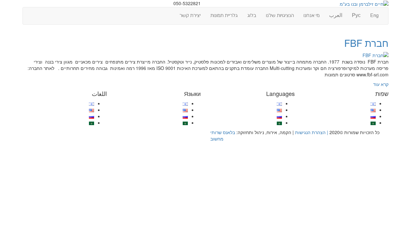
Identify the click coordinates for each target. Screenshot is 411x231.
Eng (374, 15)
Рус (356, 15)
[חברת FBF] (376, 54)
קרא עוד (381, 84)
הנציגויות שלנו (280, 15)
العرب (335, 15)
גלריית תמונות (224, 15)
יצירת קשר (190, 15)
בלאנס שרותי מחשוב (222, 135)
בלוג (251, 15)
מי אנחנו (311, 15)
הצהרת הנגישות (310, 132)
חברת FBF (366, 43)
